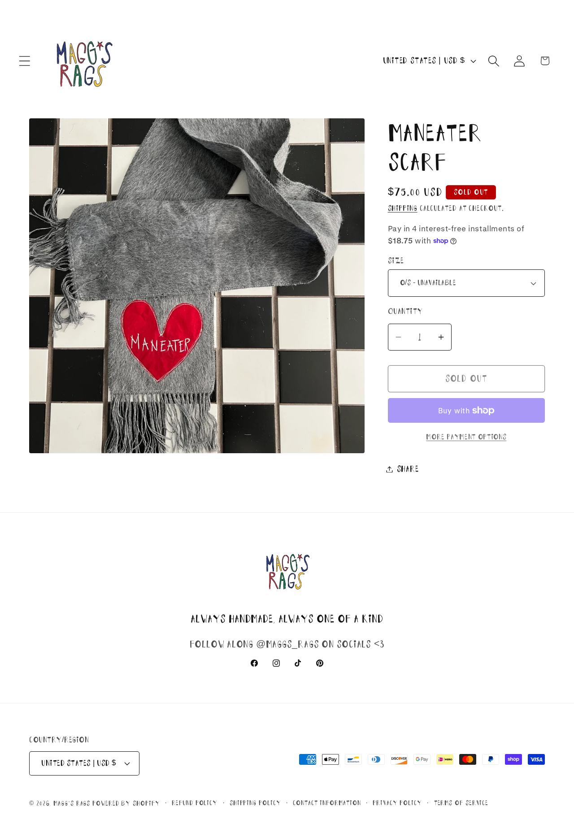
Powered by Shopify (126, 803)
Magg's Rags (72, 803)
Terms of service (461, 803)
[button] (24, 61)
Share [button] (408, 468)
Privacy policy (397, 803)
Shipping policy (255, 803)
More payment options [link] (466, 437)
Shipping (402, 208)
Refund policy (194, 803)
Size (396, 260)
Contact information (327, 803)
